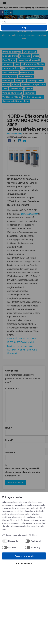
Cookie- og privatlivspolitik (16, 535)
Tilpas (34, 535)
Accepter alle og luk (24, 556)
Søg (24, 27)
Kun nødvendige (24, 563)
